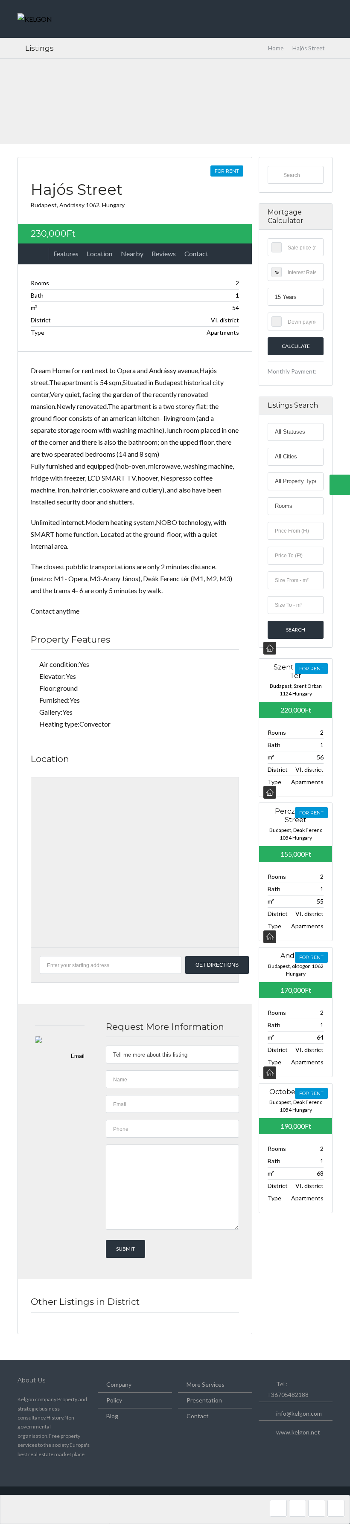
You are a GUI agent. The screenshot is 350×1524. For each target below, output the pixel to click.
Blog (112, 1416)
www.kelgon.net (298, 1432)
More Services (206, 1384)
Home (275, 48)
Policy (114, 1400)
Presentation (204, 1400)
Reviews (164, 253)
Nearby (132, 253)
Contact (196, 253)
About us (31, 1380)
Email (78, 1055)
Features (66, 253)
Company (118, 1384)
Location (99, 253)
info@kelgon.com (299, 1413)
